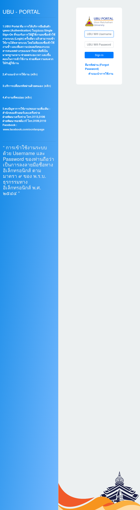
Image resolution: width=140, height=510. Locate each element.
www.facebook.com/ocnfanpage (23, 129)
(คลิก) (34, 74)
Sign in (99, 55)
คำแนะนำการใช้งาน (100, 73)
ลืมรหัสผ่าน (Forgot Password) (97, 67)
